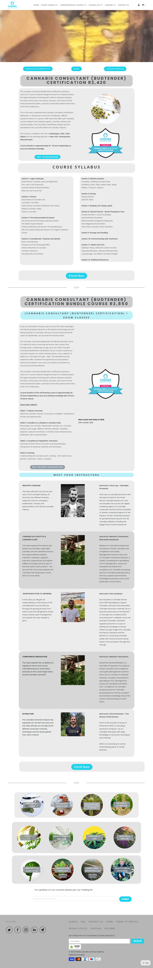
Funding (109, 5)
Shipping (96, 928)
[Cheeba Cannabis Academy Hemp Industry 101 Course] (122, 805)
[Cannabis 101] (28, 837)
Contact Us (123, 5)
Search (73, 921)
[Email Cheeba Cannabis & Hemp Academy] (43, 929)
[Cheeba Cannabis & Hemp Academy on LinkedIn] (35, 929)
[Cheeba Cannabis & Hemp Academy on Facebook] (18, 929)
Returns (110, 928)
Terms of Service (127, 921)
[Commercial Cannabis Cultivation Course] (93, 869)
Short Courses (48, 5)
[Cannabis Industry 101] (32, 869)
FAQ (83, 921)
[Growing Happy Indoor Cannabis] (63, 869)
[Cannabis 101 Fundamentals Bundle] (61, 837)
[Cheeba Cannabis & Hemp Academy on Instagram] (27, 929)
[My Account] (139, 5)
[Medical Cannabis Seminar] (92, 805)
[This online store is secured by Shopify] (75, 949)
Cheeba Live (95, 5)
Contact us (95, 921)
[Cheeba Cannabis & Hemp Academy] (18, 5)
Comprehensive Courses (72, 5)
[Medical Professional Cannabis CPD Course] (62, 805)
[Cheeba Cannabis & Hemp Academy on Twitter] (10, 929)
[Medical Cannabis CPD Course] (31, 805)
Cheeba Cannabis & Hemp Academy (89, 952)
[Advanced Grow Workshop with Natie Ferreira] (122, 869)
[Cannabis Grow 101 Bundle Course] (125, 837)
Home (36, 5)
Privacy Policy (78, 928)
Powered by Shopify (77, 955)
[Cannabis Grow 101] (94, 838)
